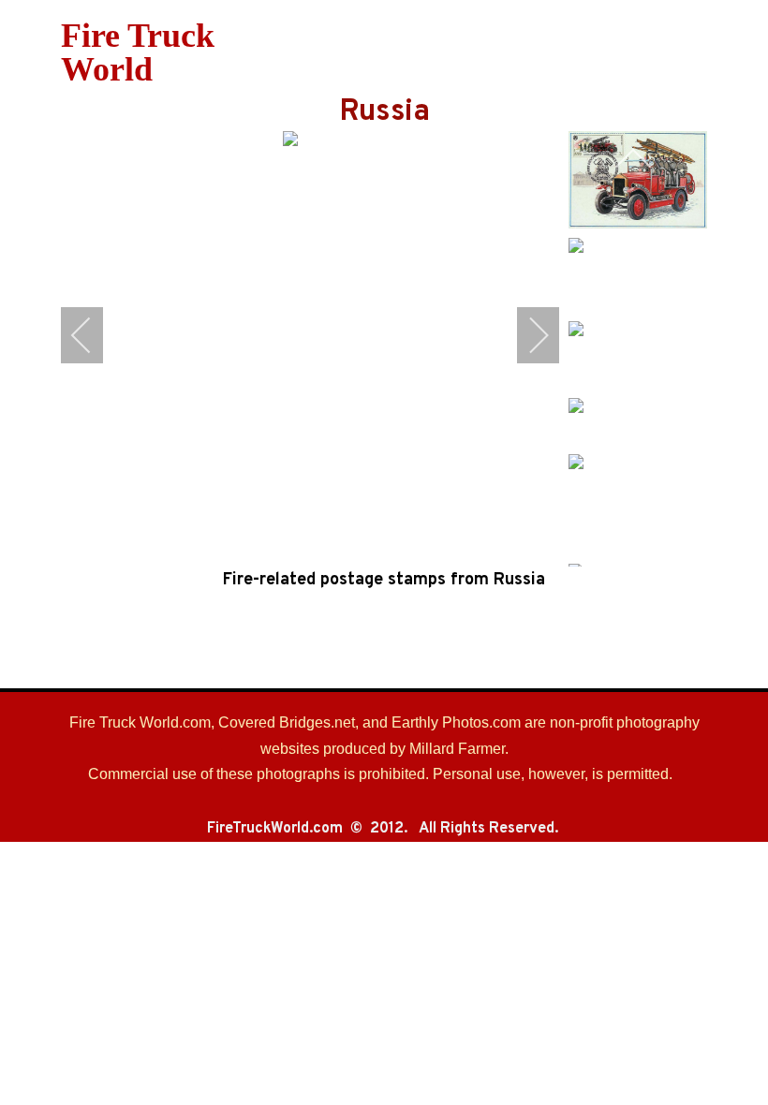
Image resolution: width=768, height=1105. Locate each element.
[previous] (93, 335)
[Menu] (470, 52)
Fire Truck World (137, 52)
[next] (526, 335)
